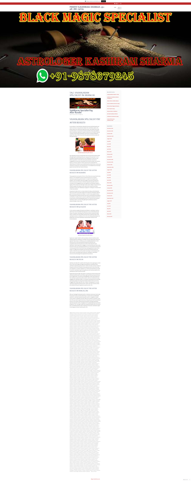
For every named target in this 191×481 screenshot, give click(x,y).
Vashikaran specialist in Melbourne (86, 403)
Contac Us (119, 8)
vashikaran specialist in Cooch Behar (84, 349)
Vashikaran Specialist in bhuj (91, 337)
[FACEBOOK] (114, 3)
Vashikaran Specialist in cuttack (78, 350)
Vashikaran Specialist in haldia (81, 369)
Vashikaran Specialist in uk (91, 463)
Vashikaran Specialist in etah (88, 358)
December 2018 (110, 159)
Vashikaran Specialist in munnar (88, 408)
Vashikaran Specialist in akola (89, 314)
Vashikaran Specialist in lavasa (87, 394)
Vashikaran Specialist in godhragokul (91, 362)
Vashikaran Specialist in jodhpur (92, 380)
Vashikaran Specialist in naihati (93, 411)
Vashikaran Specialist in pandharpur (83, 420)
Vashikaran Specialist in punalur (87, 428)
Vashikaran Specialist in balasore (78, 324)
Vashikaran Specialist (75, 312)
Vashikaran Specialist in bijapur (81, 338)
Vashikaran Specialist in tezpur (85, 453)
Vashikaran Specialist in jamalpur (75, 378)
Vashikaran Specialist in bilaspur (81, 339)
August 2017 (109, 200)
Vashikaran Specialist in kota (95, 390)
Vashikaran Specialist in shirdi (81, 443)
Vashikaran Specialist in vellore (79, 468)
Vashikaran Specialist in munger (78, 408)
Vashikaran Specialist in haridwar (87, 371)
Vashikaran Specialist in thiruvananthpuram (83, 455)
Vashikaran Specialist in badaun (86, 323)
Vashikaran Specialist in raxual (75, 433)
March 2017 (109, 213)
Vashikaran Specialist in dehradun (94, 351)
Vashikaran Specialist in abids (84, 312)
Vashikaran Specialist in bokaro (86, 340)
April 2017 (109, 211)
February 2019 (109, 154)
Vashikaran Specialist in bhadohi (77, 332)
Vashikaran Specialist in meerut (75, 403)
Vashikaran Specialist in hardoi (77, 371)
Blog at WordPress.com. (95, 479)
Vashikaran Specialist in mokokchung (89, 404)
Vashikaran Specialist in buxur (88, 341)
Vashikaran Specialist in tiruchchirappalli (76, 458)
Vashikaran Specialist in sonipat (86, 448)
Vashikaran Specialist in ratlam (94, 432)
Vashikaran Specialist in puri (86, 429)
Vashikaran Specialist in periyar (83, 423)
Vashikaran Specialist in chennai (87, 344)
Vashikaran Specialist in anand (92, 319)
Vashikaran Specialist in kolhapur (93, 389)
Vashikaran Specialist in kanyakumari (90, 382)
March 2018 (109, 182)
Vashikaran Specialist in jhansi (82, 380)
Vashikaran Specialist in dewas (75, 353)
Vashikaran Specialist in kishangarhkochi (88, 388)
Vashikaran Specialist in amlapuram (78, 318)
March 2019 (109, 151)
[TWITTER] (118, 3)
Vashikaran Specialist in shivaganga (92, 443)
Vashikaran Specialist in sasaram (82, 440)
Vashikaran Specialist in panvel (75, 421)
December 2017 (110, 190)
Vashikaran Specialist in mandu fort (78, 401)
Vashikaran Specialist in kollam (85, 390)
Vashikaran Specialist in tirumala (88, 458)
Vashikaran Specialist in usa (80, 464)
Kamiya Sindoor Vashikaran (112, 111)
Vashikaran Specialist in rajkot (91, 431)
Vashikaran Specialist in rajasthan (80, 431)
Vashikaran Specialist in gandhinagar (93, 360)
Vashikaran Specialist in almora (75, 317)
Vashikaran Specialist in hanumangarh (86, 370)
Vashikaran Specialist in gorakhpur (85, 363)
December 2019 (110, 128)
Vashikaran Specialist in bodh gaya (75, 340)
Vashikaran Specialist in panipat (95, 420)
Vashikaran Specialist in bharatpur (83, 333)
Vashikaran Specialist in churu (90, 348)
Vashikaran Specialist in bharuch (94, 333)
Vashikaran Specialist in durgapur (75, 357)
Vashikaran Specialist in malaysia (75, 400)
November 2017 (110, 193)
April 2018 (109, 180)
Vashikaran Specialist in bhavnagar (75, 334)
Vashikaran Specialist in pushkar (77, 430)
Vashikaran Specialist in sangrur (89, 439)
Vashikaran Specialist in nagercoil (88, 410)
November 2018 (110, 162)
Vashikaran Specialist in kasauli (86, 384)
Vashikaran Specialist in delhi (84, 352)
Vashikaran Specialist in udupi (89, 462)
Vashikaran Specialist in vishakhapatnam (84, 469)
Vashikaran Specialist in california (79, 342)
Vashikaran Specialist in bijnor (91, 338)
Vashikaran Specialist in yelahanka (84, 471)
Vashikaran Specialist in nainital (75, 412)
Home (115, 7)
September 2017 (110, 198)
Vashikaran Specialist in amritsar (81, 319)
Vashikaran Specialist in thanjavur (79, 454)
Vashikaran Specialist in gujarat (93, 364)
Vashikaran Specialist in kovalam (86, 391)
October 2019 (109, 133)
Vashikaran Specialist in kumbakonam (91, 392)
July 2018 (109, 172)
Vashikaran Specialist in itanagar (92, 373)
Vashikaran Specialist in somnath (75, 448)
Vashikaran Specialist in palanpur (89, 418)
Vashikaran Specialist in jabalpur (85, 374)
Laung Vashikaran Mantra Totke (113, 94)
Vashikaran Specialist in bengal (85, 331)
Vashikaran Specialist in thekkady (90, 454)
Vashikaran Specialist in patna (90, 422)
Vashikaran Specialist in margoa (82, 402)
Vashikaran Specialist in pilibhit (75, 424)
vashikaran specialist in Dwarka (86, 357)
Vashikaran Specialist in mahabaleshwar (83, 398)
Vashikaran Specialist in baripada (89, 328)
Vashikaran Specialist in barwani (94, 329)
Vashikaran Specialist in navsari (93, 414)
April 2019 (109, 149)
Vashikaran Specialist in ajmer (79, 314)
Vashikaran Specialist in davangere (82, 351)
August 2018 (109, 169)
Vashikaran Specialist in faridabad (89, 359)
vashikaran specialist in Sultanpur (77, 451)
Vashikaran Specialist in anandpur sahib (76, 320)
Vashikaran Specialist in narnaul (89, 413)
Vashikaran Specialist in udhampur (78, 462)
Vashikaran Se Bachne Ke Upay (112, 116)
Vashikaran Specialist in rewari (95, 433)
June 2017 (109, 206)
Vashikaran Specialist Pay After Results (81, 111)
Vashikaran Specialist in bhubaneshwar (79, 337)
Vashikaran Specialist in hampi (75, 370)
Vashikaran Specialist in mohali (78, 404)
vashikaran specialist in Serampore (78, 442)
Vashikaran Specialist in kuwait (87, 393)
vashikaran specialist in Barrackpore (83, 329)
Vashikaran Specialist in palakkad (78, 418)
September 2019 (110, 136)
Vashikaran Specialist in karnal (94, 383)
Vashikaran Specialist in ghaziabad (78, 362)
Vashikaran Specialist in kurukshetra (76, 393)
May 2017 (109, 208)
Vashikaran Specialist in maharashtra (81, 399)
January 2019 (109, 156)
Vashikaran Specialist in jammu (86, 378)
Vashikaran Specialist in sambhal (75, 438)
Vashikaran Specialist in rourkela (86, 434)
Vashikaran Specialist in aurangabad (83, 322)
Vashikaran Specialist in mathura (92, 402)
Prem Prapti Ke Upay (111, 108)
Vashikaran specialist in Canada (90, 342)
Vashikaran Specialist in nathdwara (81, 414)
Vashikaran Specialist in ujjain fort (81, 463)
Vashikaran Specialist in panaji (91, 419)
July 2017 (108, 203)
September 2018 (110, 167)
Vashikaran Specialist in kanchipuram (87, 381)
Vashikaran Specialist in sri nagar (88, 449)
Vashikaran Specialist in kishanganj (75, 388)
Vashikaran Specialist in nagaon (77, 410)
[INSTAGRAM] (120, 3)
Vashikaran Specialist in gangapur (75, 361)
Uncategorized (80, 114)
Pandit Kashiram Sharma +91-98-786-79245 (87, 8)
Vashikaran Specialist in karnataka (75, 384)
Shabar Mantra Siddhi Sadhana (113, 100)
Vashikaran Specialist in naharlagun (82, 411)
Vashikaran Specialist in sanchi (86, 438)
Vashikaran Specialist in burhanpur (77, 341)
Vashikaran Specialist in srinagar (83, 450)
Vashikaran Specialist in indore (81, 373)
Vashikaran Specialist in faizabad (78, 359)
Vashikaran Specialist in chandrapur (75, 344)
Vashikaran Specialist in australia (94, 322)
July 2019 (109, 141)
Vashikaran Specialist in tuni (87, 461)
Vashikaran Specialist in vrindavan (79, 470)
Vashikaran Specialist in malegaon (86, 400)
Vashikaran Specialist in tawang (75, 453)
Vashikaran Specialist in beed (95, 330)
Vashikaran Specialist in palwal (80, 419)
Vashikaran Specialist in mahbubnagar (94, 399)
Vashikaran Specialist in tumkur (77, 461)
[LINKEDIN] (116, 3)
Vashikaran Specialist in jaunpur (79, 379)
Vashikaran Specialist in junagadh (75, 381)
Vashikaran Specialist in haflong (89, 368)
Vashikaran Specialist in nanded (78, 413)
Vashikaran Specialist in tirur (92, 459)
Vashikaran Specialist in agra (74, 313)
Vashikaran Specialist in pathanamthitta (86, 421)
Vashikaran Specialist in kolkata (75, 390)
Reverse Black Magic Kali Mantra (113, 106)
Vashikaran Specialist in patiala (79, 422)
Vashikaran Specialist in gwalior (79, 368)
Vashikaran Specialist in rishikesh (75, 434)
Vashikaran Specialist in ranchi (83, 432)
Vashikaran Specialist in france (82, 360)
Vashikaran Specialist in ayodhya (75, 323)
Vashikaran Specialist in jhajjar (90, 379)
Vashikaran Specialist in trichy (85, 460)
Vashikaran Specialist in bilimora (92, 339)
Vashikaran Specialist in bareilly (79, 328)
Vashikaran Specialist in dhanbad (85, 353)
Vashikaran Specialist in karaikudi (83, 383)
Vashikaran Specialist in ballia (89, 324)
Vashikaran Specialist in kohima (83, 389)
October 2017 (109, 195)
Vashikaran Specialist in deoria (94, 352)
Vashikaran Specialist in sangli (79, 439)
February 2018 (109, 185)
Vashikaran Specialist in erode (78, 358)
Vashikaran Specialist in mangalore (90, 401)
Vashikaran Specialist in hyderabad (89, 372)
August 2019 (109, 138)
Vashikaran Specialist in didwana (90, 354)
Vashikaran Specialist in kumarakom (79, 392)
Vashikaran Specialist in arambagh (79, 321)
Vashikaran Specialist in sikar (85, 444)
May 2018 (109, 177)
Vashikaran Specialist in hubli (78, 372)
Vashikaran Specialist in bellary (75, 331)
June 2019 (109, 143)
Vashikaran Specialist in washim (91, 470)
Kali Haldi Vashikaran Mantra (112, 113)
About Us (119, 7)
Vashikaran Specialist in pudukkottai (76, 428)
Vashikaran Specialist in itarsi (74, 374)
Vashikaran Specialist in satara (93, 440)
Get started (103, 1)
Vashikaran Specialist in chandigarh (94, 343)
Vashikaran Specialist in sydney (93, 452)
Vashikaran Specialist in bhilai (86, 334)
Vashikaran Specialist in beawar (85, 330)
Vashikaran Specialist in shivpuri (75, 444)
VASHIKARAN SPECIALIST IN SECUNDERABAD (86, 441)
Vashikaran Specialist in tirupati (82, 459)
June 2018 (109, 175)
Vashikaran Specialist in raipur (88, 430)
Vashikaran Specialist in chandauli (82, 343)
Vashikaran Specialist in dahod (89, 350)
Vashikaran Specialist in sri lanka (77, 449)
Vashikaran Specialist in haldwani (92, 369)
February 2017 (109, 216)
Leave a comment (93, 471)
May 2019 (109, 146)
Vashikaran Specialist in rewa (84, 433)
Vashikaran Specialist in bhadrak (88, 332)
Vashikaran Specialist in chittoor (79, 348)
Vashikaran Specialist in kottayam (75, 391)
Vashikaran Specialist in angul (88, 320)
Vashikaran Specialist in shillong (89, 442)
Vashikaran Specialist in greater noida (81, 364)
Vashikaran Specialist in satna (74, 441)
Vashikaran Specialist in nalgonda (85, 412)
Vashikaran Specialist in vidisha (90, 468)
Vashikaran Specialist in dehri (74, 352)
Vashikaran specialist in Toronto (75, 460)
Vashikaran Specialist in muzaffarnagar (83, 409)
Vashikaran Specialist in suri (83, 452)
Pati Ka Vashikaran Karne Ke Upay (113, 103)
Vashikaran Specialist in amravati (90, 318)
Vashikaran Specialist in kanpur (78, 382)
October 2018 (109, 164)
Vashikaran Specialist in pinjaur (85, 424)
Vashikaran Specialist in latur (77, 394)
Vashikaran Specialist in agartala (94, 312)
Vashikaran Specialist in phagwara (94, 423)
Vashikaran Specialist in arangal (91, 321)
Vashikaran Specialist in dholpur (79, 354)
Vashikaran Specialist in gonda (75, 363)
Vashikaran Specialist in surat (88, 451)
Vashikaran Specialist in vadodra (91, 464)
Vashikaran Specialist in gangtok (86, 361)
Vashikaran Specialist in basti (74, 330)
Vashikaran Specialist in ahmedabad (85, 313)
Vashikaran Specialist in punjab (77, 429)
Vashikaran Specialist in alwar (85, 317)
